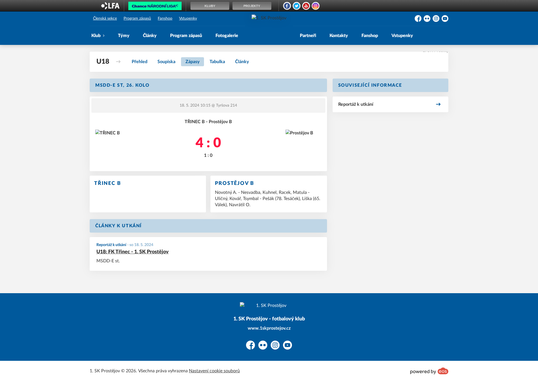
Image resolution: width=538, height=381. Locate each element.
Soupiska (166, 61)
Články (150, 35)
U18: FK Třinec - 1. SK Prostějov (132, 251)
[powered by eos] (429, 371)
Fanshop (165, 18)
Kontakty (339, 35)
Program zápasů (137, 18)
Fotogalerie (226, 35)
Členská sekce (105, 18)
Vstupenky (188, 18)
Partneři (308, 35)
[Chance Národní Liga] (155, 7)
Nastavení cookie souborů (214, 371)
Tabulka (217, 61)
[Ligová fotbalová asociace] (110, 7)
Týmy (123, 35)
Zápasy (192, 61)
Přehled (139, 61)
